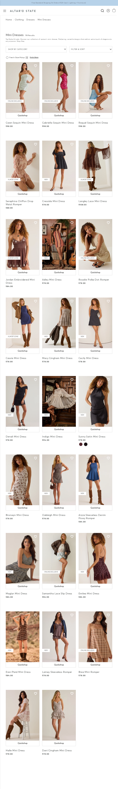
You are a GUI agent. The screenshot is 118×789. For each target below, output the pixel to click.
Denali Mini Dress (16, 436)
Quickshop (22, 115)
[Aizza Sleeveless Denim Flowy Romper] (95, 479)
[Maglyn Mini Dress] (22, 558)
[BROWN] (80, 444)
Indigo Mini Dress (52, 436)
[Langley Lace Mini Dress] (95, 166)
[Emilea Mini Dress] (95, 558)
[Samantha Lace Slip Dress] (59, 558)
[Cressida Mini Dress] (59, 166)
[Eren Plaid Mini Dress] (22, 636)
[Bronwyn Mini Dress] (22, 479)
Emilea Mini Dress (89, 593)
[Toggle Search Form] (102, 10)
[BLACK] (85, 444)
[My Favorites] (35, 66)
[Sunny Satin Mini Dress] (95, 401)
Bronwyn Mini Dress (17, 515)
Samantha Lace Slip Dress (57, 593)
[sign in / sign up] (108, 10)
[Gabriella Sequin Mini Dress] (59, 87)
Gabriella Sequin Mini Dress (58, 122)
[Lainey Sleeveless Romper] (59, 636)
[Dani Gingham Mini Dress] (59, 715)
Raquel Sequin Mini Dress (93, 122)
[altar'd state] (23, 10)
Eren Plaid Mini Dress (18, 672)
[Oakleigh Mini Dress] (59, 479)
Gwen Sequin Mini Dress (20, 122)
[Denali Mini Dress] (22, 401)
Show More (59, 772)
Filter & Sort (78, 49)
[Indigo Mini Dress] (59, 401)
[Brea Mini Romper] (95, 636)
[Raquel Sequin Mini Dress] (95, 87)
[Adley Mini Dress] (59, 244)
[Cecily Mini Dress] (95, 323)
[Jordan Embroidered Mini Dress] (22, 244)
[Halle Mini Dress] (22, 715)
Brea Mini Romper (89, 672)
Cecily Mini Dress (89, 358)
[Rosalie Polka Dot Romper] (95, 244)
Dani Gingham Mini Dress (57, 750)
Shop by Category (17, 49)
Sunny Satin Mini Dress (92, 436)
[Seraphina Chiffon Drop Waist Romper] (22, 166)
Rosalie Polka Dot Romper (94, 279)
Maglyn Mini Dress (16, 593)
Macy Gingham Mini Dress (57, 358)
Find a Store (34, 57)
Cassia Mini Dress (16, 358)
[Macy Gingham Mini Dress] (59, 323)
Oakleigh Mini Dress (53, 515)
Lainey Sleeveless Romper (57, 672)
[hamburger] (4, 10)
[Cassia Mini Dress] (22, 323)
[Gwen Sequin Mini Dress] (22, 87)
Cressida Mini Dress (53, 201)
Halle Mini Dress (15, 750)
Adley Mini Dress (52, 279)
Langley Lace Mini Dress (93, 201)
